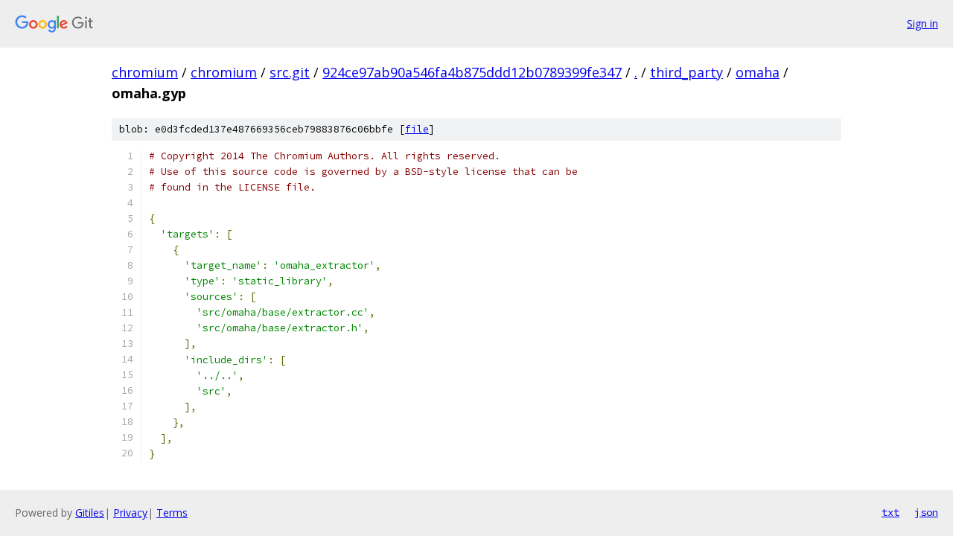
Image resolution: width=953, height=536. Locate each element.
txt (890, 512)
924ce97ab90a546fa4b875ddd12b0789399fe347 (472, 72)
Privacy (130, 512)
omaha (758, 72)
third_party (686, 72)
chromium (145, 72)
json (926, 512)
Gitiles (89, 512)
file (417, 129)
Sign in (922, 23)
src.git (290, 72)
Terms (172, 512)
